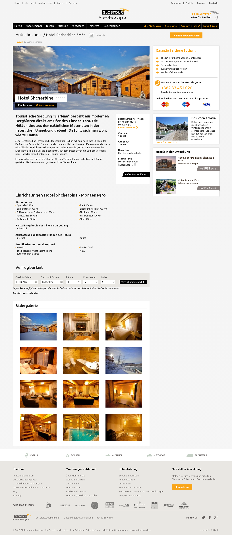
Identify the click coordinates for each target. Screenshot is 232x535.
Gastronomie (171, 26)
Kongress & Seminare (130, 495)
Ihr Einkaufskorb (200, 14)
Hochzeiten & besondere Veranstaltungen (141, 491)
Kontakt (61, 3)
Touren (50, 25)
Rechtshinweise (104, 517)
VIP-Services (125, 483)
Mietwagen (78, 25)
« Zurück (19, 42)
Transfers (93, 25)
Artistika (215, 530)
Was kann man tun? (190, 26)
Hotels (18, 25)
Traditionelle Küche (76, 491)
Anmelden (182, 487)
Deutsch (213, 3)
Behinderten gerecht (130, 487)
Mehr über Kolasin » (167, 142)
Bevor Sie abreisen (129, 475)
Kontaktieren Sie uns (23, 475)
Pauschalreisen (111, 25)
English (189, 3)
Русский (201, 3)
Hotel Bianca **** (188, 180)
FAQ (15, 491)
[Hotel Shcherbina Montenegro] (38, 326)
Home (17, 3)
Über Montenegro (152, 26)
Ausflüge (63, 25)
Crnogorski (176, 3)
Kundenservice (45, 3)
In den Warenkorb (186, 35)
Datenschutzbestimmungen (27, 483)
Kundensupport (127, 479)
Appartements (34, 25)
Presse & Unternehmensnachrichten (31, 487)
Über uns (29, 3)
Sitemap (73, 3)
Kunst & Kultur (210, 26)
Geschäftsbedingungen (25, 479)
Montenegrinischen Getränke (81, 495)
